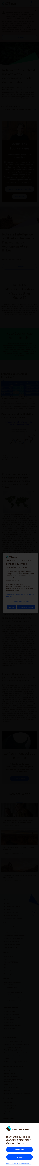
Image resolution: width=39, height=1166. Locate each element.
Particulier (19, 1157)
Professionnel (19, 1150)
